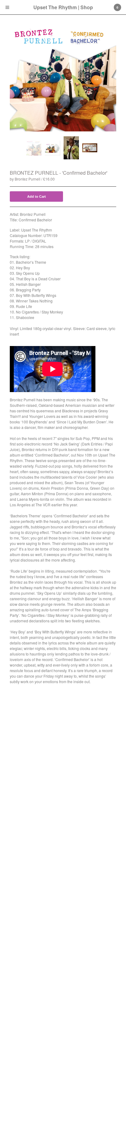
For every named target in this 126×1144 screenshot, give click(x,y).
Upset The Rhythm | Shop (63, 7)
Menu (7, 7)
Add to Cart (36, 196)
